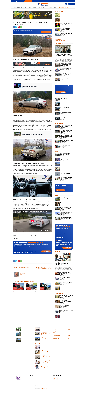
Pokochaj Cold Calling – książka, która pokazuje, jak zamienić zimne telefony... (66, 296)
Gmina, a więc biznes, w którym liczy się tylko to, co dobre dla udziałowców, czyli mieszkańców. (43, 268)
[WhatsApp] (21, 27)
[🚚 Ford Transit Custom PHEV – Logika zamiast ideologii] (19, 286)
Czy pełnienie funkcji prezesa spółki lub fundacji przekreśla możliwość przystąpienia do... (45, 356)
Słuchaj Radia (29, 1)
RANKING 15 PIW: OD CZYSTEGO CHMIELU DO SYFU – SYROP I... (46, 333)
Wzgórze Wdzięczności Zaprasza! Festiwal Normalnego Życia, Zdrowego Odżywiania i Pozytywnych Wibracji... (66, 288)
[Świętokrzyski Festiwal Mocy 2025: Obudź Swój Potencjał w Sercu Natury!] (57, 283)
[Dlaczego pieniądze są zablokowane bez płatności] (57, 204)
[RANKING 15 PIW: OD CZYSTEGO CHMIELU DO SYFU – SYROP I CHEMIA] (37, 334)
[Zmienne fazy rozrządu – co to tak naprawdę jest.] (57, 118)
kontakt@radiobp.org (43, 388)
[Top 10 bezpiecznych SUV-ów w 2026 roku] (37, 329)
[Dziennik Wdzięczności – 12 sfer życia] (57, 311)
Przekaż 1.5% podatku (65, 7)
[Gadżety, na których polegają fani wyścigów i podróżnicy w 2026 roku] (57, 218)
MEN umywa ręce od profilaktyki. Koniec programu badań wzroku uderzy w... (63, 55)
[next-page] (15, 294)
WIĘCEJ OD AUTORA (29, 281)
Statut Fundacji (67, 392)
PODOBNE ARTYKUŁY (18, 281)
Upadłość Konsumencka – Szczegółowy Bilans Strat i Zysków (45, 351)
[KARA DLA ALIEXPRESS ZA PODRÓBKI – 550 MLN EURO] (57, 25)
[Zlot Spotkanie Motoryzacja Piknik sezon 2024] (37, 339)
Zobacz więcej (29, 393)
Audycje (34, 7)
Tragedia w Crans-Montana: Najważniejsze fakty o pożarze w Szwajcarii (65, 164)
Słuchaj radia (46, 32)
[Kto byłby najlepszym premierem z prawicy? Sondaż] (57, 79)
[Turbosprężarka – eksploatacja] (57, 113)
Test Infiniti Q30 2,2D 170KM (64, 107)
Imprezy (56, 151)
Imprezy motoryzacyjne (58, 39)
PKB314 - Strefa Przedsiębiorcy (62, 11)
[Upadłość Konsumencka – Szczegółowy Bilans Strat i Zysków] (37, 352)
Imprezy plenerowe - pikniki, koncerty (60, 40)
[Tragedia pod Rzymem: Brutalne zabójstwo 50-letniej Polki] (57, 74)
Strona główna (17, 7)
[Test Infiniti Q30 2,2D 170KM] (57, 109)
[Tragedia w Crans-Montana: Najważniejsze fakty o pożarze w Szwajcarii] (57, 164)
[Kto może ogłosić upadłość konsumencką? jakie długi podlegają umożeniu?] (37, 362)
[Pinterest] (19, 27)
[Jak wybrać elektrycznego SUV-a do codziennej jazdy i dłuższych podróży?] (57, 131)
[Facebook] (67, 1)
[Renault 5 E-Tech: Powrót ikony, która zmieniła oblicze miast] (32, 286)
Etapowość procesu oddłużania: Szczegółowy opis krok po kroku (46, 366)
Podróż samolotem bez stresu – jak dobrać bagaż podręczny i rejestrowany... (66, 213)
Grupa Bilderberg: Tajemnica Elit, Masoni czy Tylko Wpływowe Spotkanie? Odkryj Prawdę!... (65, 14)
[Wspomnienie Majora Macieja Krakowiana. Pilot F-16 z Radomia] (57, 174)
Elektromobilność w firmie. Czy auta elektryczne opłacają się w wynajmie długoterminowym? (66, 136)
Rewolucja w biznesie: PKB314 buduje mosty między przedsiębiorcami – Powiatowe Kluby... (66, 178)
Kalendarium (57, 251)
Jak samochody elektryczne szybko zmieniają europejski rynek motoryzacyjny (66, 126)
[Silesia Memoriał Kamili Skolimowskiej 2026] (18, 340)
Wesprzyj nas (47, 251)
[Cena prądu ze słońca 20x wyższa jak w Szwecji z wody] (57, 34)
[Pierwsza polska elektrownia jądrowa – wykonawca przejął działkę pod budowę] (57, 29)
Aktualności (23, 7)
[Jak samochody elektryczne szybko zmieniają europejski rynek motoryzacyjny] (57, 126)
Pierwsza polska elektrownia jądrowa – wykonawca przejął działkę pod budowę (66, 29)
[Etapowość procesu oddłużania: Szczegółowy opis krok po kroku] (37, 367)
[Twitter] (16, 27)
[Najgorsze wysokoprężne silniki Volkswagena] (57, 99)
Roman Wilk (16, 24)
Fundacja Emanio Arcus (53, 392)
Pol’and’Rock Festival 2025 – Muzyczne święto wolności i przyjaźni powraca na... (66, 273)
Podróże (56, 195)
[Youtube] (69, 1)
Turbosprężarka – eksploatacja (65, 112)
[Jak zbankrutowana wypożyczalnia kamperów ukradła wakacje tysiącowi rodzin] (57, 199)
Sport (47, 7)
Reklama (51, 7)
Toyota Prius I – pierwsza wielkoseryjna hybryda (21, 267)
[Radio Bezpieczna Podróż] (43, 4)
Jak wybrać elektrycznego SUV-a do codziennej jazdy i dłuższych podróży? (66, 131)
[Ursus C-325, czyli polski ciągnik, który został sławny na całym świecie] (18, 329)
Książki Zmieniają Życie (60, 293)
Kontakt (48, 392)
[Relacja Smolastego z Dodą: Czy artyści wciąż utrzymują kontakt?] (57, 159)
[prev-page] (13, 294)
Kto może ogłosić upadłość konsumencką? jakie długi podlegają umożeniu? (45, 361)
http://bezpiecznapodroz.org (24, 274)
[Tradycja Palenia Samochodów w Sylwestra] (57, 169)
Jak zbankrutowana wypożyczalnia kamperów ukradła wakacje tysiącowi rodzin (66, 198)
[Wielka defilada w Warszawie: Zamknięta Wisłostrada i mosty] (57, 154)
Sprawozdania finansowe (61, 392)
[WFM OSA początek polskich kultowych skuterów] (57, 104)
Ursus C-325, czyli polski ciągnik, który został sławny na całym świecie (27, 329)
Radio (30, 7)
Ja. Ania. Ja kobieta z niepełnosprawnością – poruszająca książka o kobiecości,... (66, 301)
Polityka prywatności (43, 392)
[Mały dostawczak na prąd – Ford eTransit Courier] (46, 286)
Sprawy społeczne (59, 43)
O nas (55, 7)
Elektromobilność (59, 123)
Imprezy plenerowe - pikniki (58, 260)
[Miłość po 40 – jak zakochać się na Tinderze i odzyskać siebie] (57, 306)
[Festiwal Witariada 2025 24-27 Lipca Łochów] (57, 278)
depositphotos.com (44, 385)
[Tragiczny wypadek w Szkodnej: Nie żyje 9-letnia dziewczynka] (57, 70)
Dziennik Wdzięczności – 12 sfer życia (66, 310)
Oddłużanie (61, 190)
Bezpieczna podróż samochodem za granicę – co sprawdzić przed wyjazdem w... (66, 208)
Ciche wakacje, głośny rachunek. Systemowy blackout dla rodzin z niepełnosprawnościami (65, 64)
